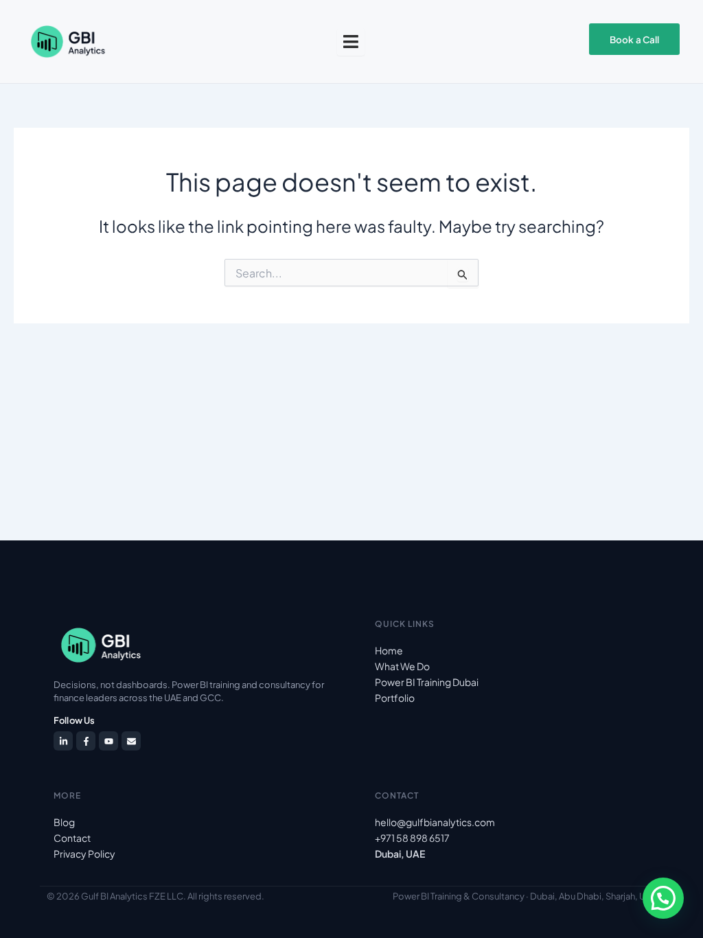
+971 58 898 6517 (412, 838)
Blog (64, 822)
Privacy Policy (84, 853)
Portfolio (395, 697)
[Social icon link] (63, 741)
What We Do (402, 666)
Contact (72, 838)
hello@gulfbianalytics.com (435, 822)
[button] (663, 898)
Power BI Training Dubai (427, 682)
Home (389, 650)
